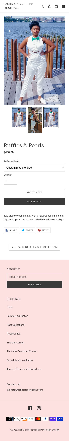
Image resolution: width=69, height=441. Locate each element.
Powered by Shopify (49, 430)
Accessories (13, 333)
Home (10, 307)
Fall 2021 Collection (17, 315)
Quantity (8, 174)
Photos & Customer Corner (22, 351)
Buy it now (34, 202)
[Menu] (63, 6)
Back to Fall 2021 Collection (37, 247)
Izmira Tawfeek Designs (18, 6)
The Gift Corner (15, 342)
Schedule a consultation (20, 360)
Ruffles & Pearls (12, 161)
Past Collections (15, 324)
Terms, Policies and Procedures (24, 369)
